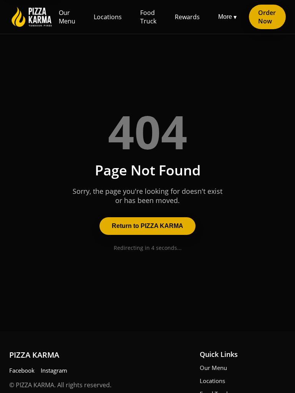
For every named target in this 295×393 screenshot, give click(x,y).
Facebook (22, 370)
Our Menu (67, 16)
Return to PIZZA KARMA (147, 226)
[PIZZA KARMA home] (31, 17)
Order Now (267, 16)
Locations (108, 17)
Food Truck (148, 16)
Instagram (54, 370)
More (227, 16)
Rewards (187, 17)
